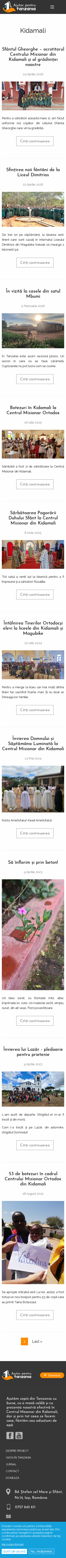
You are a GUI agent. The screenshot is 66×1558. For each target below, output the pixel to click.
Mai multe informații (13, 1544)
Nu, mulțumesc (42, 1551)
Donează (54, 1375)
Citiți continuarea (37, 143)
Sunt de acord (14, 1551)
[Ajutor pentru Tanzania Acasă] (19, 6)
